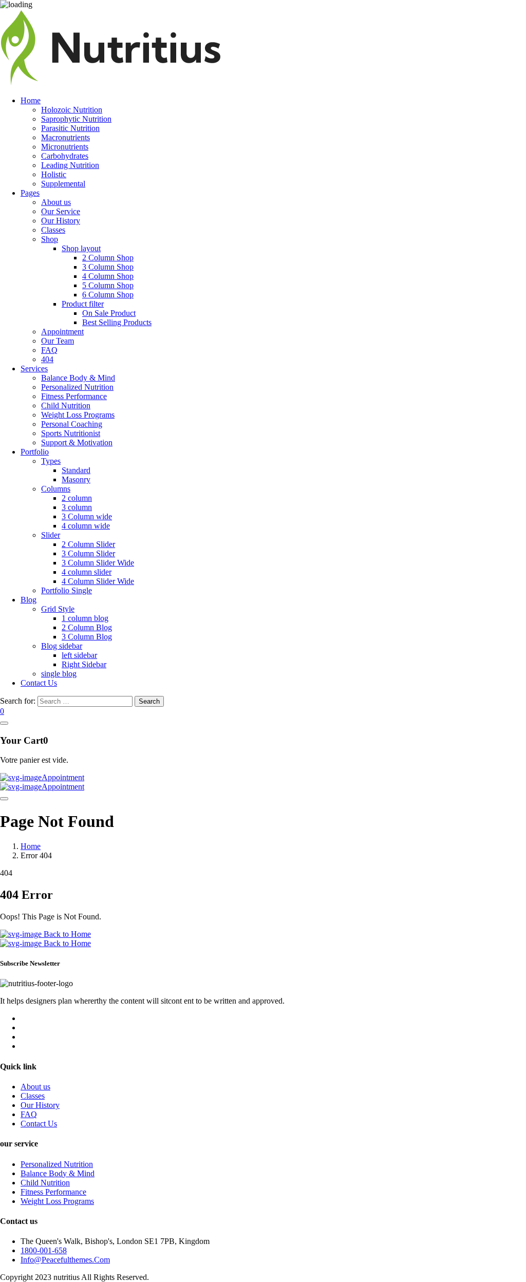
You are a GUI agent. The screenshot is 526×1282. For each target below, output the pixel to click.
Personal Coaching (71, 424)
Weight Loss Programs (78, 414)
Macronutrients (65, 137)
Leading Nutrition (70, 165)
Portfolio (35, 451)
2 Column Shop (108, 257)
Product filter (83, 303)
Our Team (57, 340)
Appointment (62, 331)
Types (51, 461)
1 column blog (85, 618)
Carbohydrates (64, 156)
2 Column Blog (87, 627)
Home (31, 100)
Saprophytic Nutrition (76, 119)
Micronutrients (64, 146)
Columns (55, 488)
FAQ (49, 350)
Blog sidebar (61, 646)
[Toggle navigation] (4, 798)
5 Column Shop (108, 285)
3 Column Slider (88, 553)
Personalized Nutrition (77, 387)
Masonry (76, 479)
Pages (30, 192)
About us (56, 202)
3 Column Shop (108, 266)
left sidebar (79, 655)
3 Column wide (87, 516)
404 (47, 359)
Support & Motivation (76, 442)
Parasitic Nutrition (70, 128)
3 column (77, 507)
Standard (76, 470)
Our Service (60, 211)
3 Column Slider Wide (98, 562)
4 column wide (86, 525)
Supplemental (63, 183)
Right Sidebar (84, 664)
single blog (59, 673)
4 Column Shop (108, 276)
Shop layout (81, 248)
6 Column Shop (108, 294)
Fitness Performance (74, 396)
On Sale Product (109, 313)
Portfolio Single (66, 590)
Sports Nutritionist (70, 433)
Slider (50, 535)
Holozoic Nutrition (71, 109)
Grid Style (57, 609)
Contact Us (39, 682)
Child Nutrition (65, 405)
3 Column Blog (87, 636)
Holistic (53, 174)
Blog (28, 599)
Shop (49, 239)
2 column (77, 498)
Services (34, 368)
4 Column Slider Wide (98, 581)
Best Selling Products (117, 322)
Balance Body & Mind (78, 377)
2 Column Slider (88, 544)
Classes (53, 229)
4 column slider (86, 572)
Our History (60, 220)
